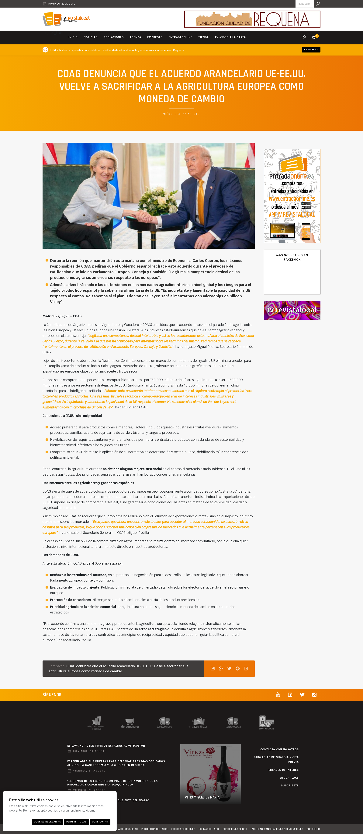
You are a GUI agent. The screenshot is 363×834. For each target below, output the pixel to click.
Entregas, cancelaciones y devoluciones (277, 829)
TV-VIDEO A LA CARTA (230, 37)
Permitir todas (76, 821)
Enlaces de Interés (283, 770)
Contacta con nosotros (279, 749)
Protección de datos (154, 829)
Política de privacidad (124, 829)
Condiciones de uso (235, 829)
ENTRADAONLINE (180, 37)
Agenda (135, 37)
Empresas (155, 37)
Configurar (100, 821)
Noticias (91, 37)
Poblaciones (114, 37)
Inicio (73, 37)
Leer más (311, 50)
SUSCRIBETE (290, 785)
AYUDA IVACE (289, 777)
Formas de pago (209, 829)
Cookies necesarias (47, 821)
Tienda (203, 37)
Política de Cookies (183, 829)
